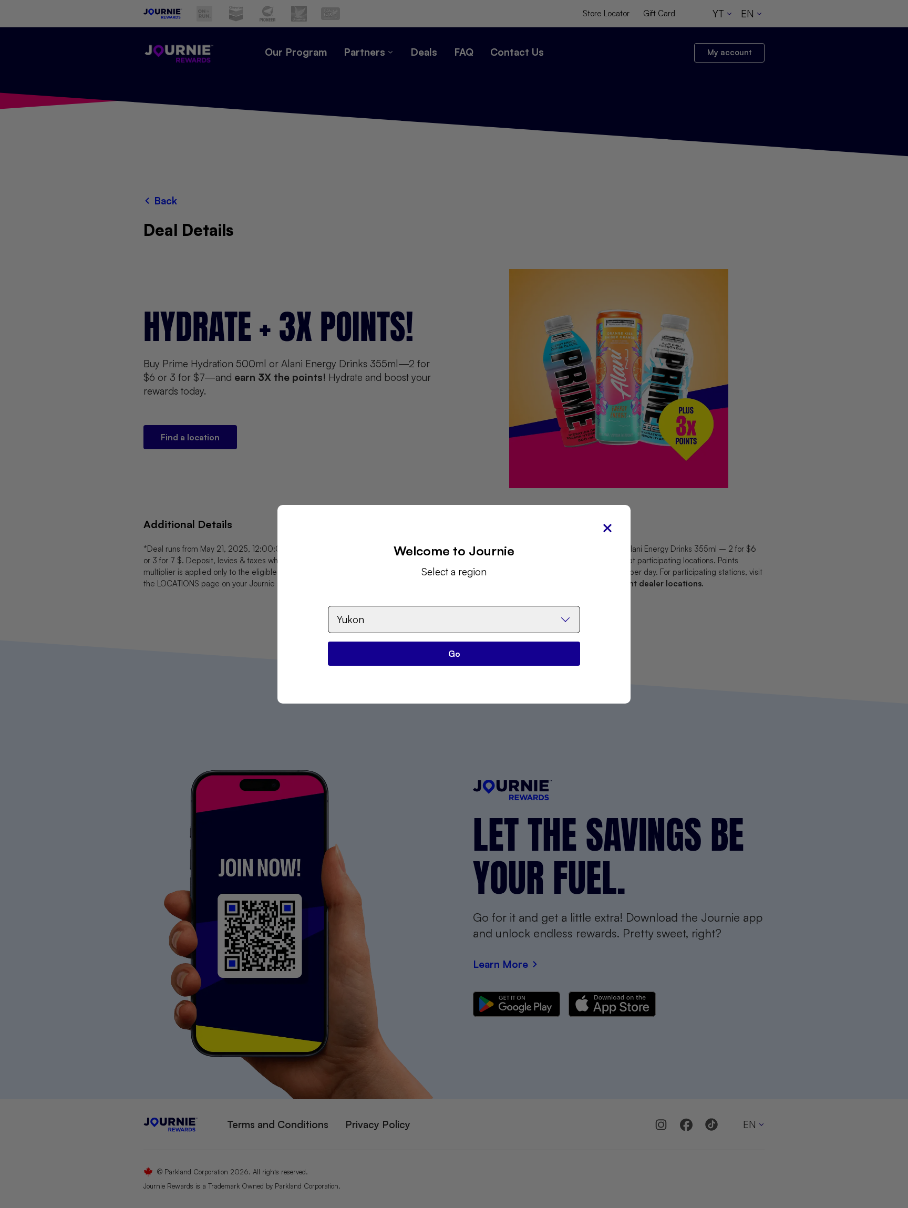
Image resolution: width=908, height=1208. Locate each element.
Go (454, 653)
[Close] (607, 528)
